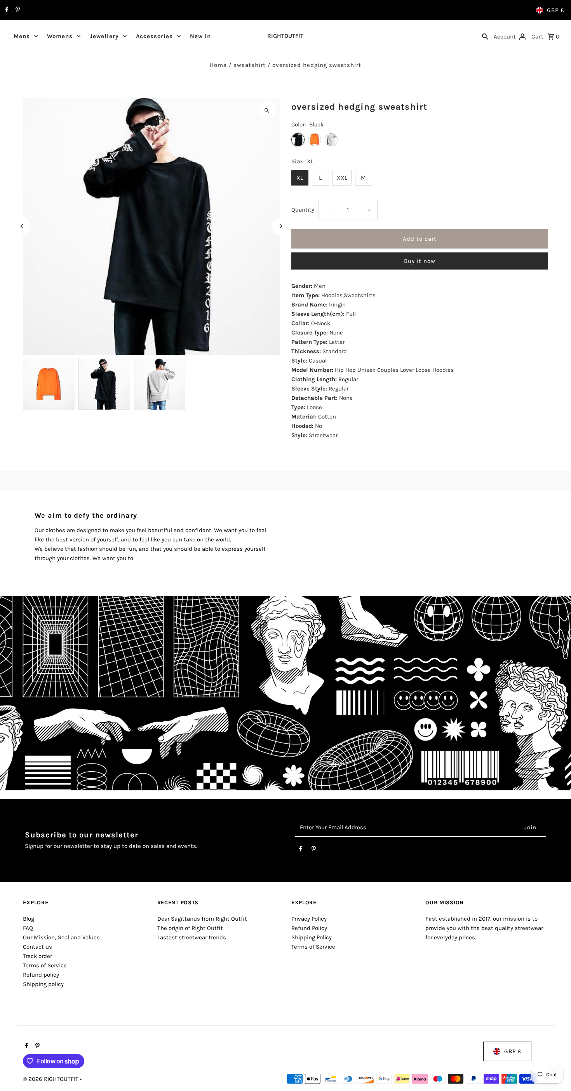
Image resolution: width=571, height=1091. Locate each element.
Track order (37, 956)
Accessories (154, 36)
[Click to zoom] (267, 110)
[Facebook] (6, 10)
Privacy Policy (309, 918)
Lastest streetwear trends (191, 937)
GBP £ (555, 10)
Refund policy (41, 974)
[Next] (280, 226)
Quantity (302, 209)
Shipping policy (43, 984)
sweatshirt (249, 64)
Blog (28, 918)
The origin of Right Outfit (190, 928)
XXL (342, 177)
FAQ (28, 928)
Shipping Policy (311, 937)
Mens (22, 36)
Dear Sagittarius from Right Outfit (202, 918)
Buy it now (419, 260)
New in (200, 36)
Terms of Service (45, 965)
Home (218, 64)
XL (299, 177)
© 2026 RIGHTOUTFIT (51, 1078)
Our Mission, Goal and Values (61, 937)
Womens (60, 36)
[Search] (485, 35)
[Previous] (22, 226)
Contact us (37, 946)
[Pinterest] (17, 10)
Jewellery (104, 36)
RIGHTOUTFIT (285, 35)
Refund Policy (309, 928)
